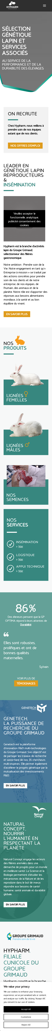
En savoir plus (15, 785)
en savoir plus (17, 314)
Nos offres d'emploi (25, 145)
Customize (26, 1017)
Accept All (26, 1009)
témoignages (26, 683)
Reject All (26, 1024)
